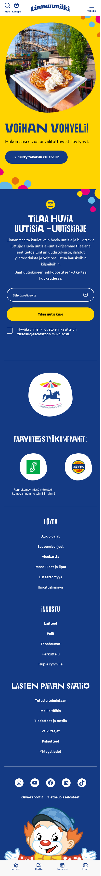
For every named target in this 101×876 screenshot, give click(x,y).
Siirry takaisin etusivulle (39, 156)
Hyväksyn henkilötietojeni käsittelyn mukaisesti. (46, 331)
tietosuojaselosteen (34, 333)
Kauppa (16, 11)
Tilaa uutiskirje (50, 314)
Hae (7, 11)
